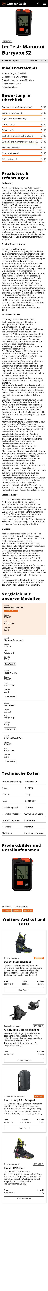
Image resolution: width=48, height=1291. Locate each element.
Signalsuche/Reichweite (14, 118)
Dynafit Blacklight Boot (17, 961)
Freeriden (28, 833)
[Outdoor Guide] (14, 4)
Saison (25, 981)
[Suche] (38, 4)
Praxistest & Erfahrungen (15, 77)
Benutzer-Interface (12, 113)
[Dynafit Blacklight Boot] (24, 942)
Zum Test (9, 664)
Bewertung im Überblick (15, 73)
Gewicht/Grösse (10, 153)
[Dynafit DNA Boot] (24, 1148)
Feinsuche (8, 130)
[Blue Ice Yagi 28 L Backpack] (24, 1080)
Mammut (28, 826)
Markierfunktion (10, 147)
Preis (6, 981)
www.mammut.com (33, 814)
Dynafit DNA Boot (14, 1168)
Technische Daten (12, 83)
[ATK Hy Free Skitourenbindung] (24, 1010)
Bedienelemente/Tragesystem (17, 107)
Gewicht (40, 981)
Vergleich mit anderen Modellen (19, 80)
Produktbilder (10, 87)
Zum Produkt (22, 1060)
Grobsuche (8, 124)
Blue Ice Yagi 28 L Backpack (20, 1100)
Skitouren (39, 833)
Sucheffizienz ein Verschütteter (17, 136)
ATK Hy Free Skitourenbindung (21, 1029)
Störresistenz (9, 159)
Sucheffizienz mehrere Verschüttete (20, 142)
